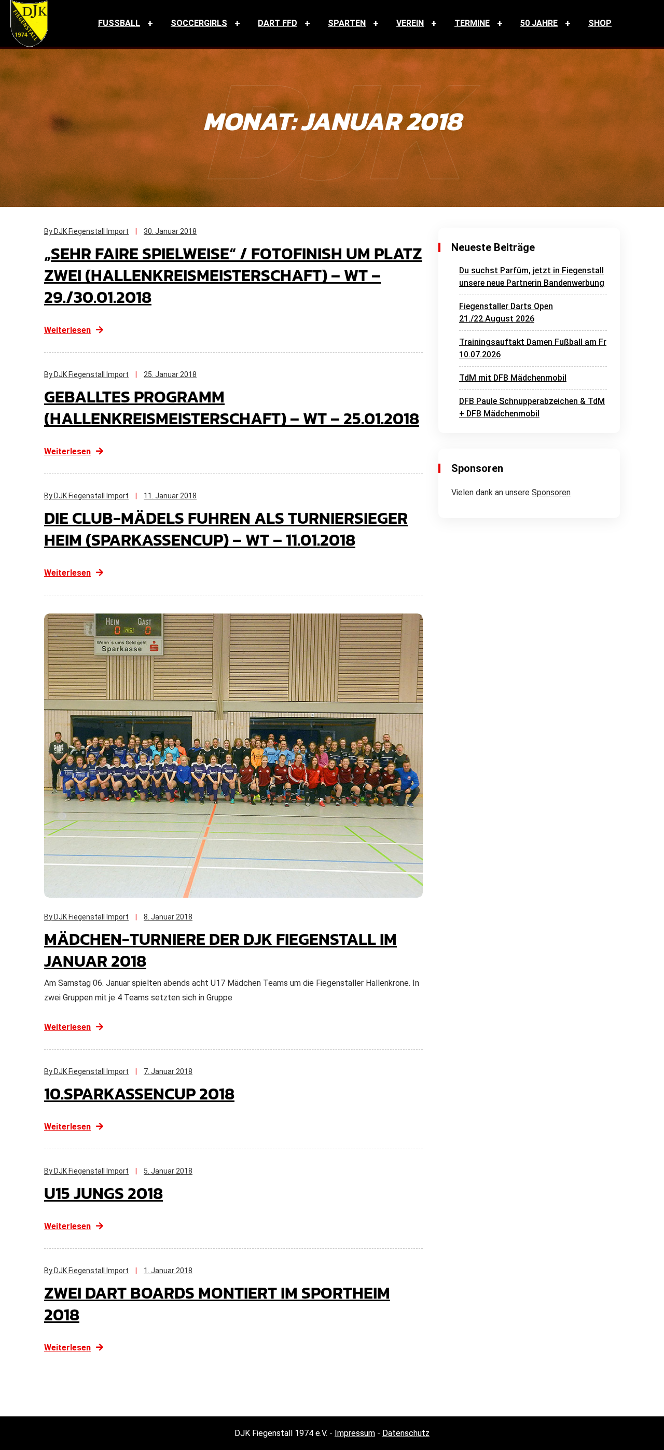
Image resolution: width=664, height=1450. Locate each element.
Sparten (347, 23)
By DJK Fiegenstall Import (86, 231)
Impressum (355, 1433)
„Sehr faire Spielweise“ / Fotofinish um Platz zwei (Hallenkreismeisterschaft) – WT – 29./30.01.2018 (233, 275)
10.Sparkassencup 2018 (139, 1093)
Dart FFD (277, 23)
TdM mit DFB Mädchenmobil (512, 378)
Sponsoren (551, 492)
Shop (600, 23)
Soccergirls (199, 23)
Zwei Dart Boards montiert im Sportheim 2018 (217, 1303)
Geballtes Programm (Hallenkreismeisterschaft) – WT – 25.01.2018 (231, 407)
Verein (410, 23)
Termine (472, 23)
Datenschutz (406, 1433)
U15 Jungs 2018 (103, 1193)
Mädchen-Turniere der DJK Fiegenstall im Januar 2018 (220, 950)
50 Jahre (539, 23)
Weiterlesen (67, 330)
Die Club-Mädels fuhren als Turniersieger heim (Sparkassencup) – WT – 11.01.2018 (226, 529)
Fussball (119, 23)
